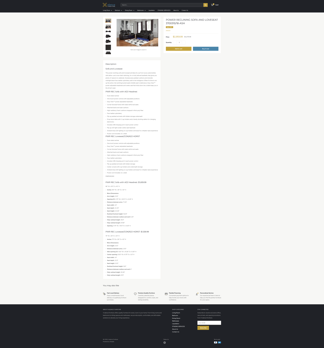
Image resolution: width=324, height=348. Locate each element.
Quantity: (169, 42)
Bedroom (117, 10)
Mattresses (140, 10)
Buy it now (205, 49)
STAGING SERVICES (164, 10)
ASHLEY (168, 30)
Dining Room (128, 10)
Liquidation (152, 10)
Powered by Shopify (108, 341)
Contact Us (185, 10)
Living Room (106, 10)
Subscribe (203, 328)
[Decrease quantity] (175, 42)
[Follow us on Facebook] (164, 342)
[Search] (205, 5)
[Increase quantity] (183, 42)
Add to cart (178, 49)
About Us (176, 10)
